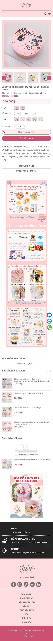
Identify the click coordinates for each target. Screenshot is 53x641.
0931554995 (19, 553)
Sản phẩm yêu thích (13, 358)
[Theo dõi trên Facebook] (13, 584)
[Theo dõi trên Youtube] (32, 584)
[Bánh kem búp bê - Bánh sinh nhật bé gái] (7, 412)
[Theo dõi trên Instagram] (19, 584)
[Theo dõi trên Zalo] (38, 584)
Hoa (27, 614)
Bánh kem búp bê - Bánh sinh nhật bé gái (27, 408)
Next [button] (49, 78)
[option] (26, 44)
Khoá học (26, 622)
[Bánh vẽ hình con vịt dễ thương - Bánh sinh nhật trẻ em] (7, 464)
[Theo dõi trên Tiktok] (26, 584)
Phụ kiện (26, 618)
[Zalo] (49, 321)
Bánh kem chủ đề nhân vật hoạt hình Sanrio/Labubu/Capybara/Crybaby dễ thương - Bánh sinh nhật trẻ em (31, 381)
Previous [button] (4, 78)
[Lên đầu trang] (49, 629)
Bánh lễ (27, 606)
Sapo (32, 636)
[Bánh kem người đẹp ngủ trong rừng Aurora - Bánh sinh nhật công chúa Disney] (7, 426)
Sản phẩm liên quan (13, 370)
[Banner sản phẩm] (26, 496)
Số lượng (6, 126)
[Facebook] (49, 315)
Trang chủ (26, 594)
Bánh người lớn (26, 602)
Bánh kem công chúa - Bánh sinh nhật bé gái (29, 393)
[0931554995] (49, 327)
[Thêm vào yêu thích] (26, 132)
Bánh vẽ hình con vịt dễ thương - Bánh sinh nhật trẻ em (32, 460)
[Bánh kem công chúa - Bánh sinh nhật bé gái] (7, 397)
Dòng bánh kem (26, 610)
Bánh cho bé (26, 598)
